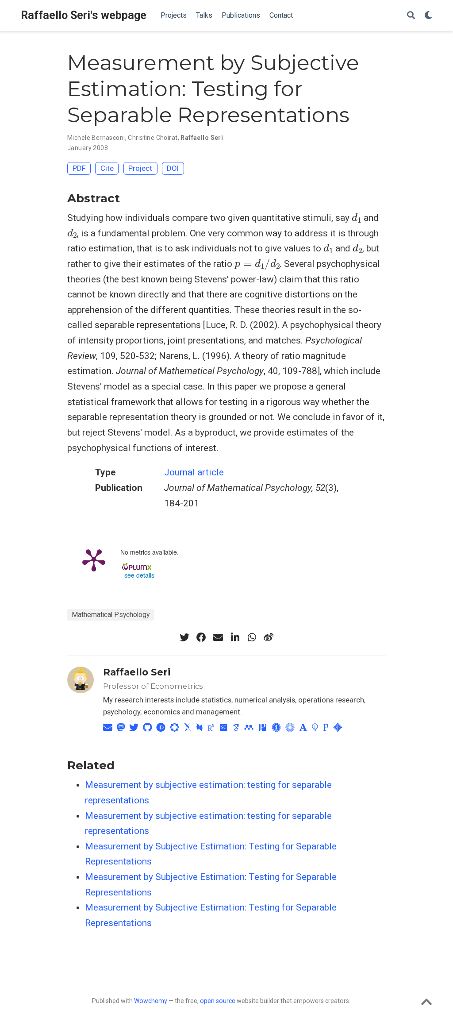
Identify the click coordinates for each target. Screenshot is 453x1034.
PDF (79, 168)
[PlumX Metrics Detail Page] (93, 559)
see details (139, 575)
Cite (107, 168)
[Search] (411, 16)
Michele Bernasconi (96, 137)
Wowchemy (150, 1000)
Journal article (194, 472)
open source (217, 1000)
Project (140, 168)
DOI (173, 168)
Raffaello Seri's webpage (83, 15)
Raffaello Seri (201, 137)
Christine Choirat (152, 137)
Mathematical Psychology (111, 614)
